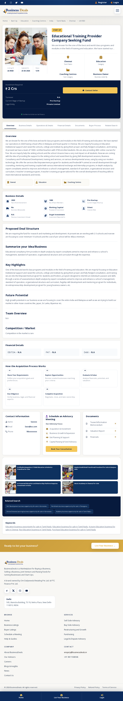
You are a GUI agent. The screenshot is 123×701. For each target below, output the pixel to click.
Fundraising (69, 634)
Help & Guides (10, 639)
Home (5, 21)
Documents (79, 125)
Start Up (14, 21)
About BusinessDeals (13, 652)
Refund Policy (94, 687)
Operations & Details (44, 125)
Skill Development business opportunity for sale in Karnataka (27, 506)
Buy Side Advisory (72, 625)
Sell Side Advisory (72, 620)
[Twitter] (16, 2)
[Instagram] (11, 2)
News (6, 671)
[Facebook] (5, 2)
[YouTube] (22, 2)
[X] (13, 590)
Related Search (111, 125)
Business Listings (11, 625)
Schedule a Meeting (13, 634)
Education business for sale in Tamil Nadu (70, 526)
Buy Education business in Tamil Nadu (35, 529)
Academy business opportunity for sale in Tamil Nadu (73, 511)
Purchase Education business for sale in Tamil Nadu (74, 529)
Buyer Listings (10, 629)
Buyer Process (95, 125)
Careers (7, 661)
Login (116, 2)
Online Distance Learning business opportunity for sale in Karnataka (29, 511)
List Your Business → (105, 545)
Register (102, 2)
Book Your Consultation (61, 449)
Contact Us (9, 675)
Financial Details (64, 125)
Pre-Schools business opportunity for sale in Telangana (69, 506)
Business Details (25, 125)
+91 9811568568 (71, 657)
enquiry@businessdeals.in (75, 652)
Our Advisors (9, 657)
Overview (10, 125)
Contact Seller (91, 90)
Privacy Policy (80, 687)
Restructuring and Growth (75, 629)
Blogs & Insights (11, 666)
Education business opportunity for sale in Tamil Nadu (29, 526)
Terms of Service (109, 687)
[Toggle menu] (117, 10)
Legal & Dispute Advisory (75, 639)
